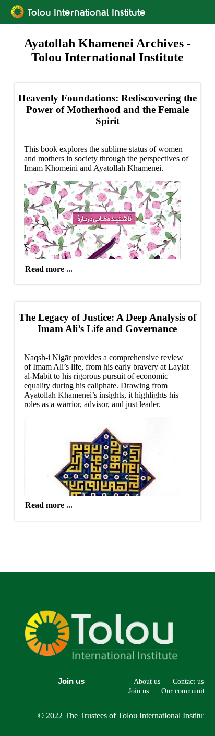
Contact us (188, 681)
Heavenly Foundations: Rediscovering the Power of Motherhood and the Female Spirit (107, 109)
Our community (184, 691)
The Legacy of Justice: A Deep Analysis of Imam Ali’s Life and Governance (107, 323)
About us (147, 681)
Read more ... (49, 268)
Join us (71, 681)
